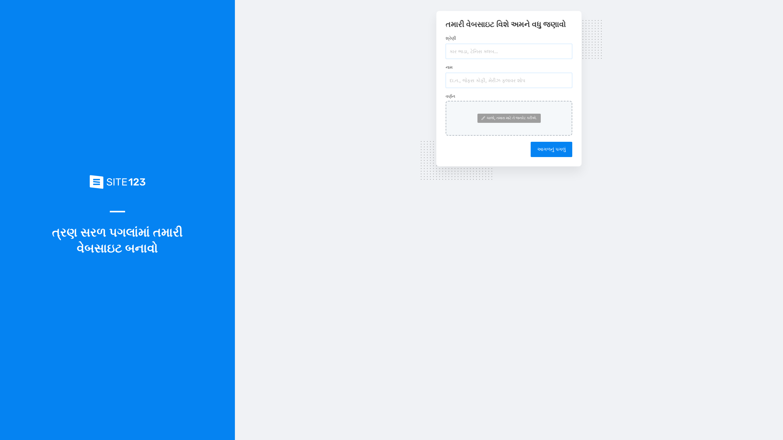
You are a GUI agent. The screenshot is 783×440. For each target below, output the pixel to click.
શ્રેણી (451, 38)
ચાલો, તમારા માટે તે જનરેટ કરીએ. (512, 118)
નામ (449, 67)
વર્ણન (450, 96)
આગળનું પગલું (551, 149)
